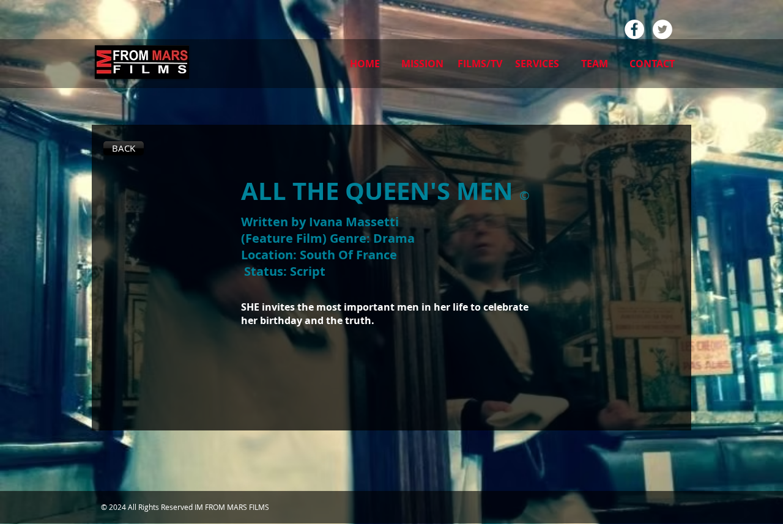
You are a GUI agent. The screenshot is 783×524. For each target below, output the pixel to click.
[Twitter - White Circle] (662, 29)
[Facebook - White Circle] (634, 29)
